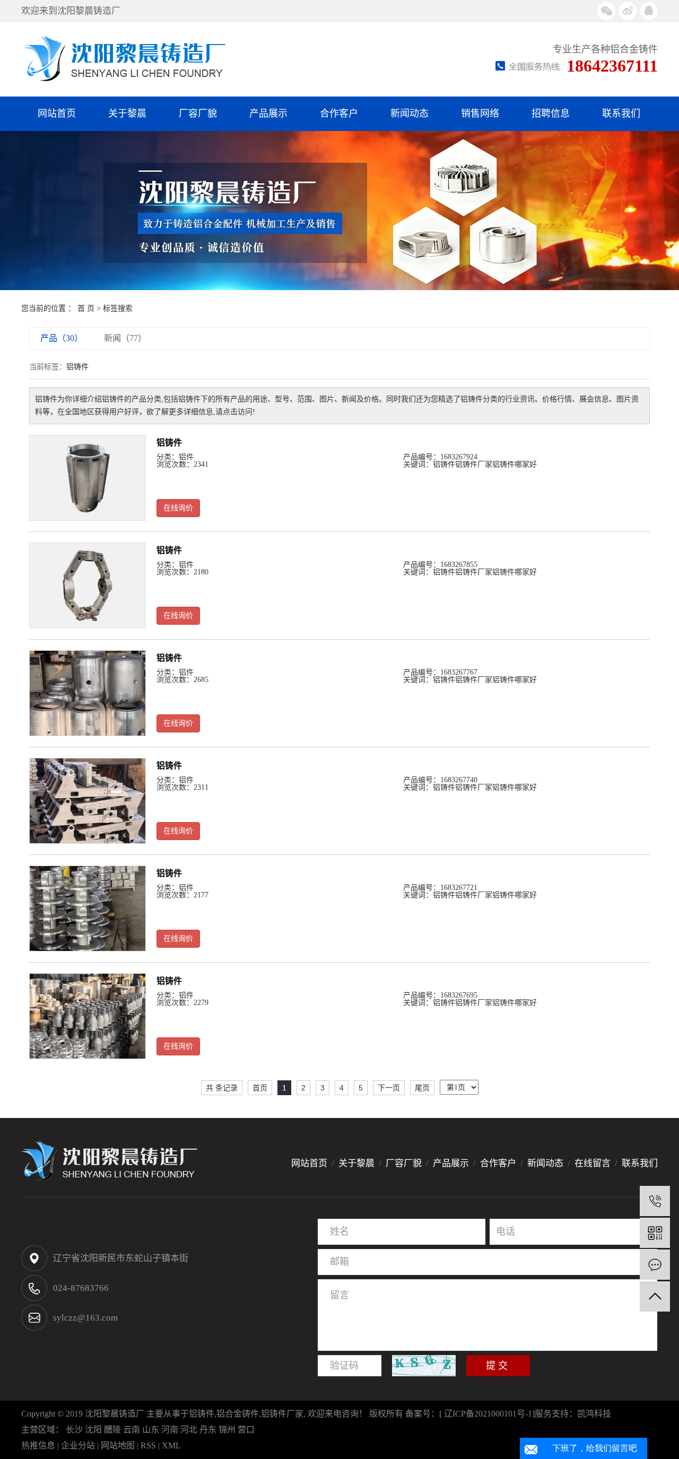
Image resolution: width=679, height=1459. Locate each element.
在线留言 (592, 1163)
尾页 (422, 1088)
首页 (260, 1088)
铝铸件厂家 (473, 464)
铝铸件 (169, 442)
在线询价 (178, 508)
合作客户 (339, 113)
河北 (188, 1429)
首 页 (85, 308)
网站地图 (118, 1445)
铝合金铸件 (237, 1413)
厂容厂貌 (198, 113)
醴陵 (112, 1429)
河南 (169, 1429)
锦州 (227, 1429)
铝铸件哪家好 (514, 464)
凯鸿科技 (594, 1413)
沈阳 (93, 1429)
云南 (131, 1429)
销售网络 (480, 113)
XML (171, 1445)
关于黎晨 (127, 113)
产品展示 (268, 113)
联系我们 (621, 113)
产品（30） (61, 338)
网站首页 (57, 113)
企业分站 (78, 1445)
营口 (246, 1429)
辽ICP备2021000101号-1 (488, 1413)
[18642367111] (655, 1201)
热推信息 (38, 1445)
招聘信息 (551, 113)
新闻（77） (125, 338)
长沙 (74, 1429)
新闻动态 (409, 113)
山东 (150, 1429)
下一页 (389, 1088)
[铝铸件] (87, 478)
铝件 (186, 457)
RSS (148, 1445)
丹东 (207, 1429)
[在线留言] (655, 1265)
